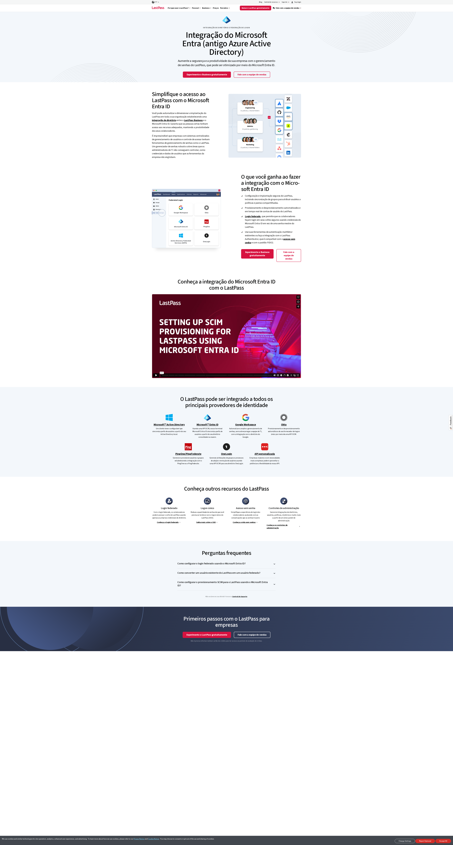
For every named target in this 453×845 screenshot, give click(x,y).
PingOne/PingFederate (188, 454)
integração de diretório (164, 120)
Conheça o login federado (168, 522)
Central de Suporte (239, 596)
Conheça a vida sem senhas (244, 522)
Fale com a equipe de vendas (251, 74)
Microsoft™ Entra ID (207, 424)
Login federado (253, 216)
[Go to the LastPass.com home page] (158, 8)
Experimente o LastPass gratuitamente (206, 634)
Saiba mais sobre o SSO (206, 522)
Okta (284, 424)
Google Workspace (245, 424)
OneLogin (226, 454)
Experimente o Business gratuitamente (207, 74)
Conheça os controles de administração (277, 526)
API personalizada (265, 454)
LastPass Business (193, 120)
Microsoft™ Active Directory (169, 424)
